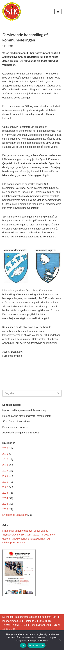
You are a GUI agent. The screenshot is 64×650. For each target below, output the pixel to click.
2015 (5, 448)
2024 (5, 498)
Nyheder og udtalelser (14, 515)
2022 (5, 487)
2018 (5, 465)
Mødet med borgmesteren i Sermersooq (24, 410)
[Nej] (60, 640)
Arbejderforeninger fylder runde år (20, 432)
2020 (5, 476)
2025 (5, 503)
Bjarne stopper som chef (15, 427)
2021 (5, 481)
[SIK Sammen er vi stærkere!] (11, 11)
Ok (23, 645)
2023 (5, 492)
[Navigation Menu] (58, 11)
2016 (5, 454)
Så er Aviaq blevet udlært (16, 421)
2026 (5, 509)
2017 (5, 459)
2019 (5, 470)
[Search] (58, 393)
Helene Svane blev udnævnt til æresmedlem (26, 416)
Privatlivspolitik (36, 645)
